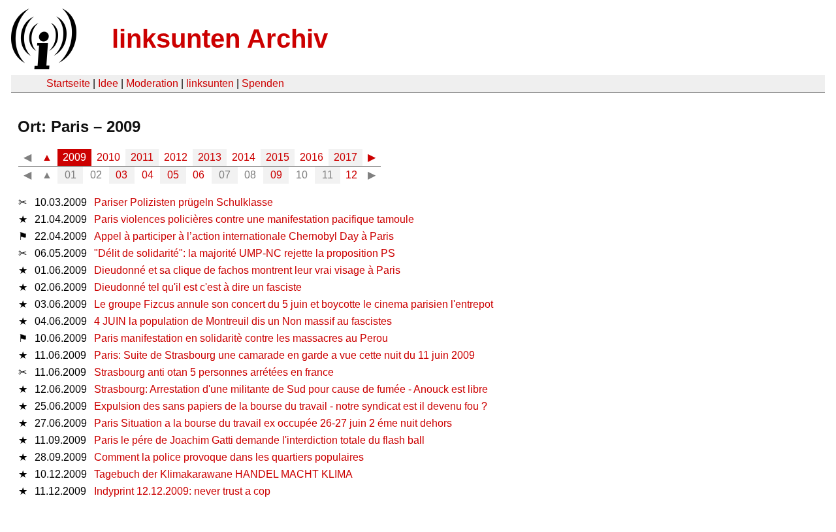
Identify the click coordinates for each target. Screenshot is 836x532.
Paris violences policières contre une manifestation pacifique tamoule (254, 219)
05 (173, 174)
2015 (277, 157)
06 (198, 174)
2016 (311, 157)
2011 (142, 157)
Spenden (263, 83)
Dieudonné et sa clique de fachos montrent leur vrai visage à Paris (247, 270)
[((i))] (42, 65)
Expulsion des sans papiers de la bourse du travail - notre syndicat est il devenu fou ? (290, 406)
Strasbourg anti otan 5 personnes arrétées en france (214, 372)
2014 (243, 157)
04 (147, 174)
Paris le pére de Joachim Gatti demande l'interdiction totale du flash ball (259, 440)
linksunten (210, 83)
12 (351, 174)
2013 (209, 157)
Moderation (152, 83)
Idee (108, 83)
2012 (175, 157)
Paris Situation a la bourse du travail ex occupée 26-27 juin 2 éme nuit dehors (273, 423)
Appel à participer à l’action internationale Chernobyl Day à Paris (244, 236)
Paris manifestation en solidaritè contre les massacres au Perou (241, 338)
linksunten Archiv (220, 38)
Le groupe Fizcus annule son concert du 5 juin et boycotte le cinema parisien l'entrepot (293, 304)
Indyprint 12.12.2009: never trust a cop (182, 491)
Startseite (68, 83)
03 (121, 174)
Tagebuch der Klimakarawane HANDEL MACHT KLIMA (223, 474)
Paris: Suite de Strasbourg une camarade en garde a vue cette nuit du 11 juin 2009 (284, 355)
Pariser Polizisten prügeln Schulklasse (183, 202)
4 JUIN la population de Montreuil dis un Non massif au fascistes (243, 321)
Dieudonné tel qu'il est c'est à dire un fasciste (198, 287)
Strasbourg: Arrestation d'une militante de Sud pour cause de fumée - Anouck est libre (291, 389)
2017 (345, 157)
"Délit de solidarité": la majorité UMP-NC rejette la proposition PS (244, 253)
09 (276, 174)
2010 (108, 157)
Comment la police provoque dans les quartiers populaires (229, 457)
